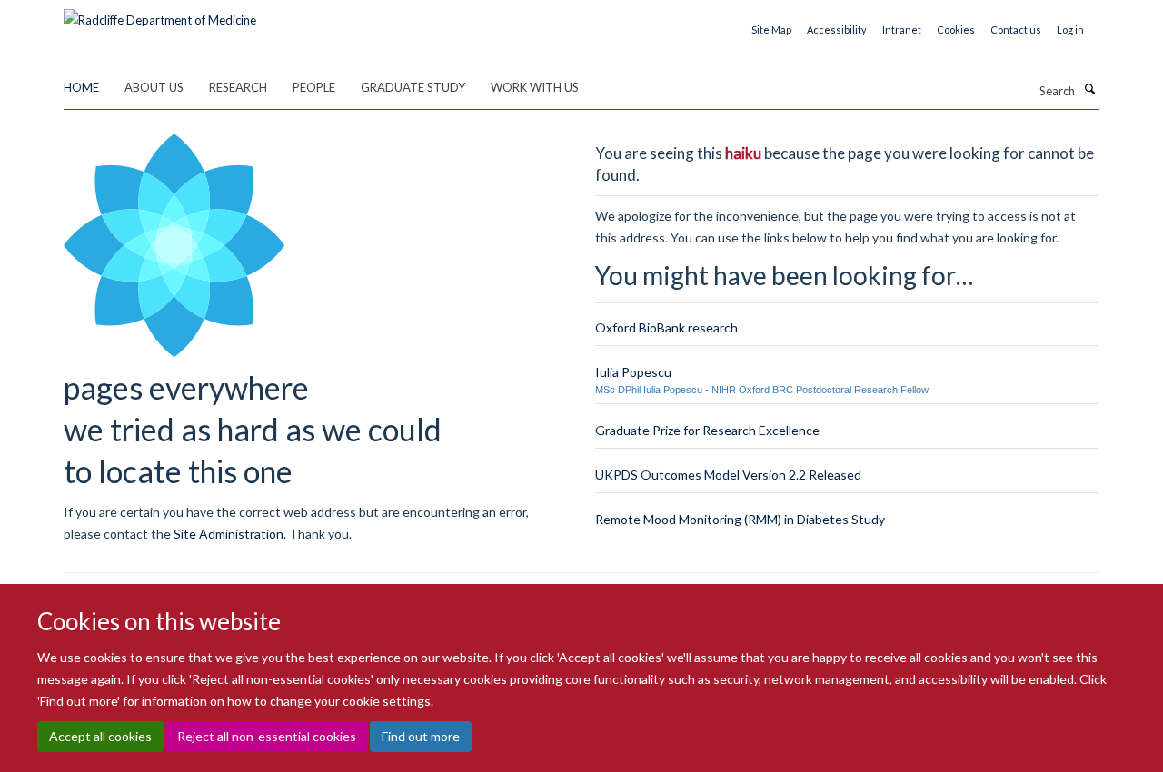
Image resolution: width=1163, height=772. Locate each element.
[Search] (1089, 89)
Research (238, 87)
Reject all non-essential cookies (266, 736)
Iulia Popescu (633, 372)
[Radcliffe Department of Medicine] (160, 13)
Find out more (421, 736)
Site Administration (228, 533)
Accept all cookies (100, 736)
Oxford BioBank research (666, 327)
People (314, 87)
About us (154, 87)
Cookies (956, 29)
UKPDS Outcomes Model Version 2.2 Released (728, 474)
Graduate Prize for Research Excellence (707, 430)
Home (81, 87)
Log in (1070, 29)
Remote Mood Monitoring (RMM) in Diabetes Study (740, 519)
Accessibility (837, 29)
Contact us (1015, 29)
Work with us (535, 87)
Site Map (771, 29)
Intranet (901, 29)
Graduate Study (413, 87)
